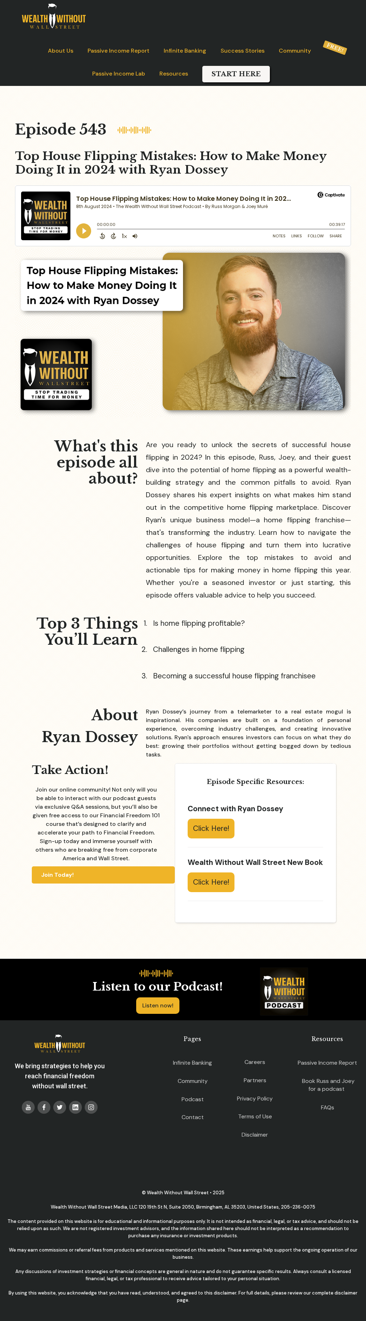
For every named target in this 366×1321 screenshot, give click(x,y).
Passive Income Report (118, 50)
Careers (254, 1062)
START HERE (236, 74)
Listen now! (157, 1005)
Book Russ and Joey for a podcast (328, 1085)
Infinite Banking (185, 50)
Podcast (193, 1099)
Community (295, 50)
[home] (54, 16)
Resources (173, 73)
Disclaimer (255, 1134)
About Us (60, 50)
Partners (255, 1080)
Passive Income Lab (118, 73)
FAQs (327, 1107)
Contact (193, 1117)
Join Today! (57, 875)
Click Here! (211, 828)
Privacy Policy (255, 1098)
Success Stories (242, 50)
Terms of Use (255, 1116)
